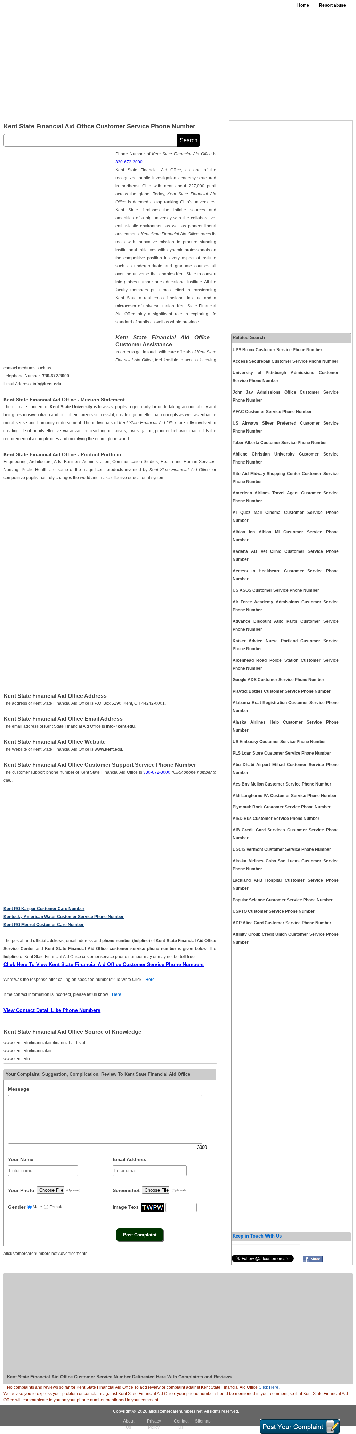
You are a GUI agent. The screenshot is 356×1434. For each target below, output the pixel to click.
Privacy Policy (154, 1424)
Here (150, 979)
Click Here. (269, 1387)
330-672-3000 (129, 162)
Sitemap (203, 1421)
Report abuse (332, 5)
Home (303, 5)
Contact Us (181, 1424)
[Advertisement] (219, 62)
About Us (128, 1424)
